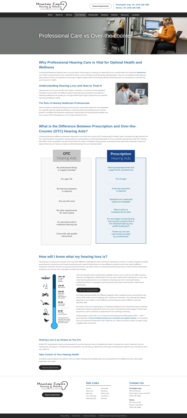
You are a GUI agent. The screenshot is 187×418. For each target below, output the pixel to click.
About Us (59, 15)
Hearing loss (141, 72)
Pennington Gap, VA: (126, 5)
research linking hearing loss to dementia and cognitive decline (112, 318)
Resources (125, 15)
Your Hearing (80, 15)
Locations (135, 15)
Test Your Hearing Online (88, 290)
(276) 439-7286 (142, 5)
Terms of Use (76, 416)
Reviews (114, 15)
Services (69, 15)
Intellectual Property (89, 416)
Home (50, 15)
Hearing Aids (93, 15)
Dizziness (104, 15)
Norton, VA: (121, 8)
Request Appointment (101, 6)
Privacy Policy (64, 416)
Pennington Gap (135, 388)
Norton (132, 400)
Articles (104, 398)
